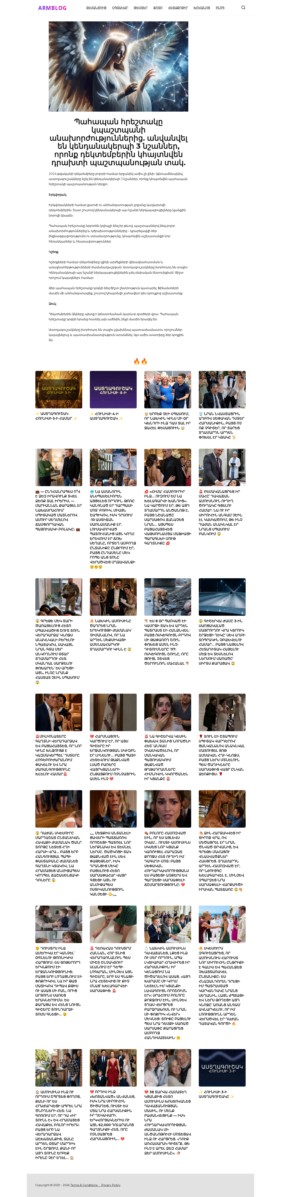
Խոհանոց (202, 8)
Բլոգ (220, 8)
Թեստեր (141, 8)
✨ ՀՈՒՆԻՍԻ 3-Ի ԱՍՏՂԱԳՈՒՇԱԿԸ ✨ (216, 1094)
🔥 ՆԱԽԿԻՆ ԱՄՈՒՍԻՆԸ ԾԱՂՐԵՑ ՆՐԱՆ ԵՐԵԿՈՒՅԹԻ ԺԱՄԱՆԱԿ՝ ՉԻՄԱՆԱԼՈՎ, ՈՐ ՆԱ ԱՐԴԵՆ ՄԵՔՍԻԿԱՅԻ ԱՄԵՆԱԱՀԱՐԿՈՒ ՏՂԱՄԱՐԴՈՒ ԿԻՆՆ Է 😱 (111, 635)
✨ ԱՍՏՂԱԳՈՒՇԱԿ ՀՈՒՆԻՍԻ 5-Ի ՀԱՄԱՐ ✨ (56, 416)
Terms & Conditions (85, 1185)
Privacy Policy (110, 1185)
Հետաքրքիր (178, 8)
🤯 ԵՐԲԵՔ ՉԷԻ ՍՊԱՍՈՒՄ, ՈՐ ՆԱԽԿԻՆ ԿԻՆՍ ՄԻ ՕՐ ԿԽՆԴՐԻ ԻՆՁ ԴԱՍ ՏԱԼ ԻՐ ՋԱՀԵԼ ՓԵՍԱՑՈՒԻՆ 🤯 (167, 421)
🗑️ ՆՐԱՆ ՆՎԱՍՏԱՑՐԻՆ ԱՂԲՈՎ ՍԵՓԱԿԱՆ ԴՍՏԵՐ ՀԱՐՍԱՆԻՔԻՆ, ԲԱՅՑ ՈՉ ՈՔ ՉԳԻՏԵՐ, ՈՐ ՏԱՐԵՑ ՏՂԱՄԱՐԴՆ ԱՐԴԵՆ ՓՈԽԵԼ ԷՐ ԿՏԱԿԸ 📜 (221, 425)
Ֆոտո (157, 8)
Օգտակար (120, 8)
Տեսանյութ (96, 8)
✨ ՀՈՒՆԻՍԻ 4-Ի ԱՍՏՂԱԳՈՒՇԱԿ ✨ (106, 416)
